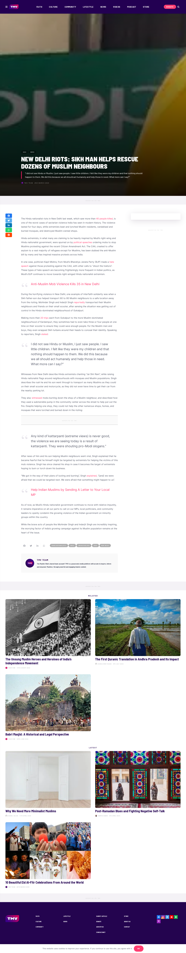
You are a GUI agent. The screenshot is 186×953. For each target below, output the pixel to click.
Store (126, 916)
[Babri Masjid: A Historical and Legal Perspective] (48, 707)
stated (44, 334)
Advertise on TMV (93, 200)
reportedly (79, 302)
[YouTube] (171, 917)
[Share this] (8, 216)
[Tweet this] (8, 220)
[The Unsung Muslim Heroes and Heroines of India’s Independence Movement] (48, 634)
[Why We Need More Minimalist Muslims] (48, 784)
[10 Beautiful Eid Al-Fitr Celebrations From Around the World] (48, 855)
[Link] (14, 6)
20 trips (44, 317)
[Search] (178, 7)
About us (127, 921)
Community (39, 927)
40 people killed (104, 218)
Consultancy (101, 932)
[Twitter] (167, 917)
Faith (37, 916)
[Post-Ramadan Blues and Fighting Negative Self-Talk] (138, 784)
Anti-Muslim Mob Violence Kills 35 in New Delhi (65, 284)
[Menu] (6, 6)
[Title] (176, 917)
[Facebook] (159, 917)
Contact (127, 927)
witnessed (37, 397)
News (65, 921)
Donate (98, 921)
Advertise (100, 927)
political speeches (83, 242)
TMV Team (28, 183)
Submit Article (101, 916)
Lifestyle (67, 916)
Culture (39, 921)
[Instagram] (163, 917)
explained (92, 475)
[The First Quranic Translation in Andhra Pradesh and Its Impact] (138, 634)
